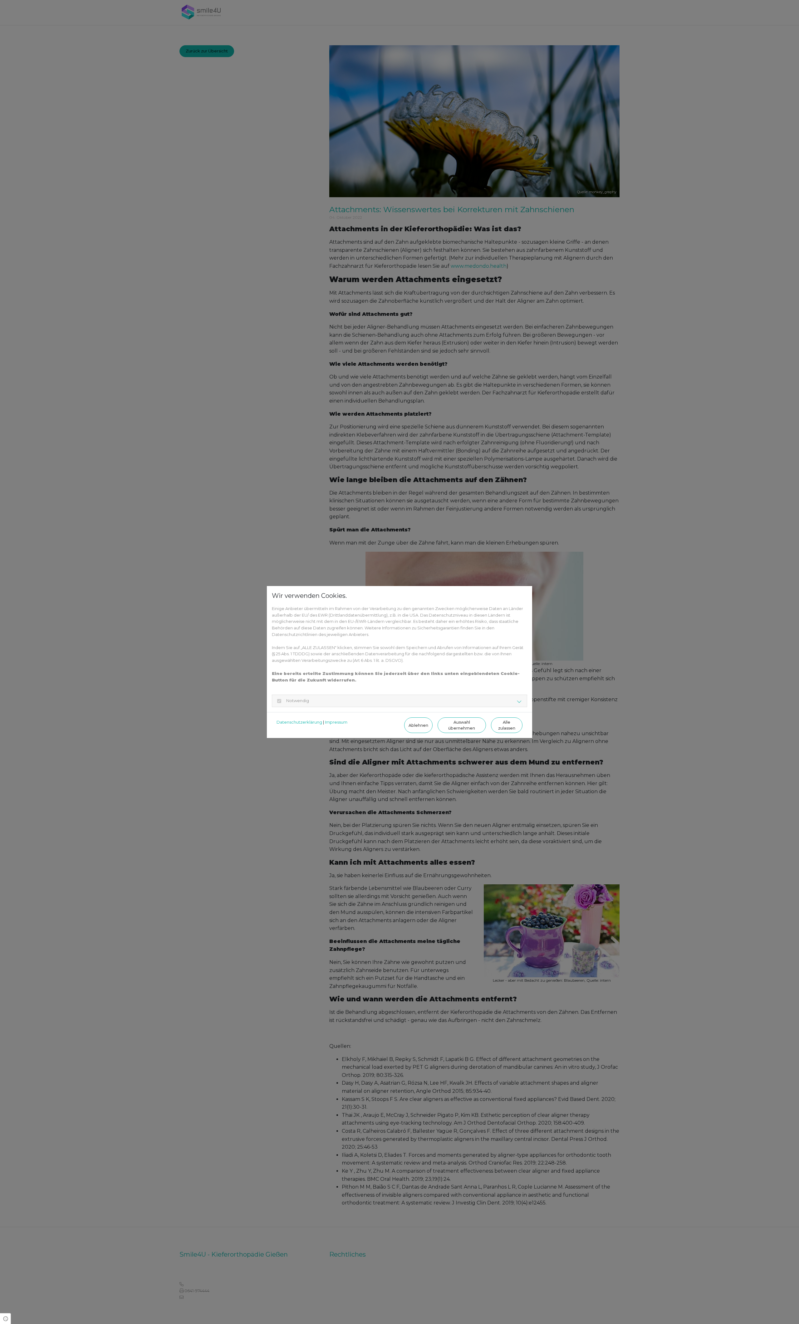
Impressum (336, 722)
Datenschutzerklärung (299, 722)
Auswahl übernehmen (461, 725)
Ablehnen (418, 725)
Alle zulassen (506, 725)
